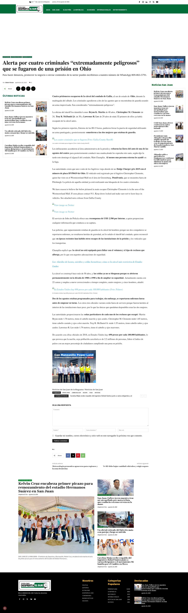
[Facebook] (139, 2)
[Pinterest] (150, 2)
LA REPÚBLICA (102, 555)
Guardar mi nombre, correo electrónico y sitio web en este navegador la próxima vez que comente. (98, 435)
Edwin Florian (9, 82)
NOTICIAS (97, 392)
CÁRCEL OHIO (66, 392)
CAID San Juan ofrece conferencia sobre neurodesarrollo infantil (163, 125)
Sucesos (100, 527)
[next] (145, 396)
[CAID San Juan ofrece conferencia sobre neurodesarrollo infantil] (179, 125)
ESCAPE (85, 392)
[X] (153, 2)
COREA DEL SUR (76, 392)
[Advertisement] (94, 35)
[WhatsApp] (33, 88)
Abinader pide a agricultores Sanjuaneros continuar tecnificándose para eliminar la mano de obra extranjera (164, 159)
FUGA (90, 392)
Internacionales (16, 57)
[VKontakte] (31, 599)
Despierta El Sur (23, 494)
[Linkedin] (146, 2)
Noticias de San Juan (25, 480)
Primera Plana (27, 57)
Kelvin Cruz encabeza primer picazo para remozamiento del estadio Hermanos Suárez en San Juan (19, 105)
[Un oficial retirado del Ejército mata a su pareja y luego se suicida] (41, 135)
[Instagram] (143, 2)
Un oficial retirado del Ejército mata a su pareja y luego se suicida (19, 132)
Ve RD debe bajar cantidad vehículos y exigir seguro (125, 466)
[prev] (141, 396)
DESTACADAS (6, 57)
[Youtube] (157, 2)
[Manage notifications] (5, 608)
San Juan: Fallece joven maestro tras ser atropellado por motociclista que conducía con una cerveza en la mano (19, 119)
